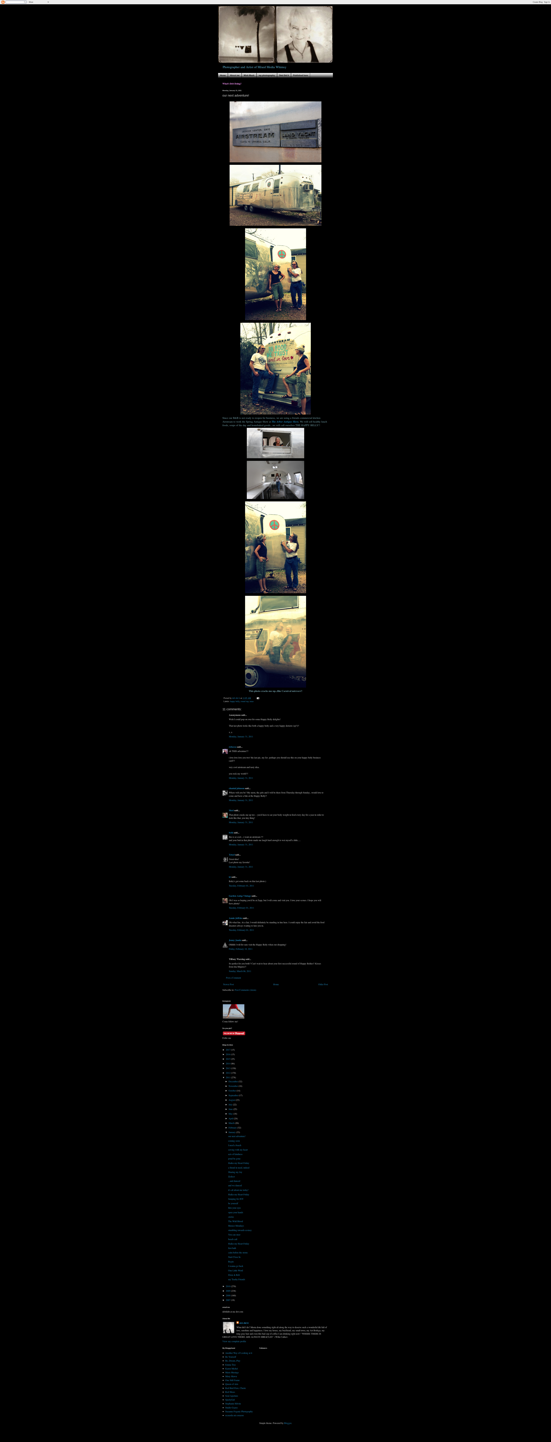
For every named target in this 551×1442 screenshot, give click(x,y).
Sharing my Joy (235, 1172)
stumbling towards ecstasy (240, 1230)
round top (245, 701)
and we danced (235, 1185)
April (231, 1118)
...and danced (234, 1180)
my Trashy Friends (236, 1279)
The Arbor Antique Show (285, 421)
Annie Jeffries (235, 918)
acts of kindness (235, 1154)
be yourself (233, 1203)
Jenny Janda (235, 940)
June (231, 1109)
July (231, 1104)
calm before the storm (238, 1252)
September (234, 1095)
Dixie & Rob (234, 1274)
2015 (228, 1058)
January (232, 1132)
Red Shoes (230, 1391)
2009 (228, 1290)
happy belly (234, 701)
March (232, 1122)
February (233, 1127)
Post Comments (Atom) (245, 989)
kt (230, 876)
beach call (232, 1239)
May (231, 1113)
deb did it (244, 1323)
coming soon (234, 1140)
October (232, 1090)
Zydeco (231, 1176)
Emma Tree (230, 1364)
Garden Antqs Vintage (240, 895)
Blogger (287, 1423)
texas (252, 701)
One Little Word (235, 1270)
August (232, 1099)
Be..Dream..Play (232, 1360)
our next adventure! (237, 1136)
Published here (300, 75)
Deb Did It (284, 75)
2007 (228, 1299)
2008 (228, 1295)
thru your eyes (234, 1207)
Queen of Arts (231, 1383)
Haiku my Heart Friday (238, 1162)
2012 (228, 1072)
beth (231, 832)
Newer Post (228, 984)
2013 (228, 1068)
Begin (231, 1261)
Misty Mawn (231, 1376)
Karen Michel (231, 1368)
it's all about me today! (238, 1189)
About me (234, 75)
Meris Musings (232, 1372)
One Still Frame (232, 1380)
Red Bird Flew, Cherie (235, 1388)
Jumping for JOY (236, 1198)
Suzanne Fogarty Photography (239, 1411)
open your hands (235, 1212)
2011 (228, 1077)
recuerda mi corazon (234, 1415)
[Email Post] (258, 698)
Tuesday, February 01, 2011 (241, 885)
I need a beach (234, 1145)
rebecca (232, 746)
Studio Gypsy (231, 1407)
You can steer (234, 1234)
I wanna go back (235, 1265)
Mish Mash (249, 75)
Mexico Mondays (236, 1225)
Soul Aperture (231, 1395)
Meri (231, 810)
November (233, 1085)
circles (231, 1216)
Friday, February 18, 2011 (241, 948)
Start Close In (234, 1256)
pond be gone (234, 1158)
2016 (228, 1054)
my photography (267, 75)
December (233, 1081)
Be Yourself (230, 1356)
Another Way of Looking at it (238, 1352)
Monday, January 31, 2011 (241, 736)
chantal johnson (236, 788)
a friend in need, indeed (238, 1167)
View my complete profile (234, 1341)
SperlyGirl (230, 1399)
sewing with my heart (238, 1149)
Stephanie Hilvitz (233, 1403)
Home (223, 75)
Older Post (323, 984)
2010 (228, 1286)
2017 (228, 1049)
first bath (232, 1248)
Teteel (232, 854)
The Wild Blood (235, 1221)
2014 (228, 1063)
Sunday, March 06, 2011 (240, 971)
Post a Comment (233, 977)
